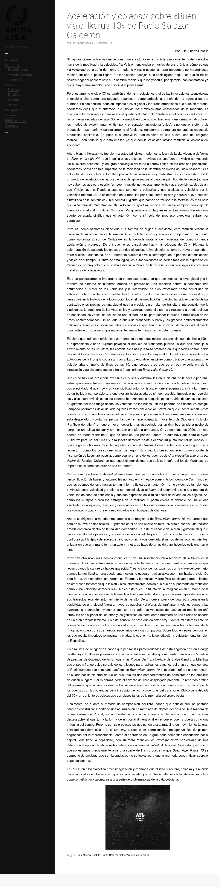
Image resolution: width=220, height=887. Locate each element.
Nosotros (12, 60)
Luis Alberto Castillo (88, 855)
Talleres (11, 115)
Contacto (12, 125)
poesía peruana (140, 855)
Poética (13, 89)
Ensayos (14, 94)
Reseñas (14, 99)
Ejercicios (15, 80)
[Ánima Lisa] (24, 22)
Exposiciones (18, 69)
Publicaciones (15, 120)
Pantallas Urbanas (21, 74)
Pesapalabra (14, 110)
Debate (13, 105)
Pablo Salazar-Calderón (116, 855)
